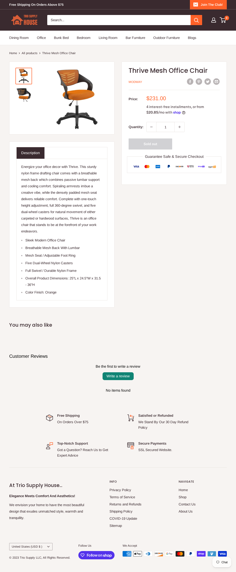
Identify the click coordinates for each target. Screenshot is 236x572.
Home (13, 53)
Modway (135, 82)
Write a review (118, 376)
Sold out (150, 144)
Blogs (192, 38)
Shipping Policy (121, 511)
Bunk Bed (61, 38)
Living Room (108, 38)
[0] (223, 20)
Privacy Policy (120, 490)
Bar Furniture (135, 38)
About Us (186, 511)
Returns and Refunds (125, 504)
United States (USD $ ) (27, 546)
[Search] (196, 20)
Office (41, 38)
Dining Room (19, 38)
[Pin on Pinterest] (199, 81)
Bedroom (84, 38)
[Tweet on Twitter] (207, 81)
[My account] (213, 20)
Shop (182, 497)
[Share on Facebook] (190, 81)
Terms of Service (122, 497)
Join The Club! (212, 4)
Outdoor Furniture (166, 38)
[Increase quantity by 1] (179, 127)
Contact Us (187, 504)
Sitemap (115, 526)
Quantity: (136, 127)
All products (30, 53)
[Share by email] (216, 81)
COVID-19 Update (123, 518)
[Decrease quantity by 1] (151, 127)
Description (30, 153)
